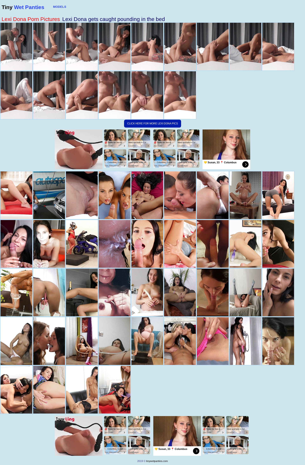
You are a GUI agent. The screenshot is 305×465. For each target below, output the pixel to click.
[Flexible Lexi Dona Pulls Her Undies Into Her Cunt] (245, 244)
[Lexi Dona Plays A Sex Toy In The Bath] (245, 341)
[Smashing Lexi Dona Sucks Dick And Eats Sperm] (212, 195)
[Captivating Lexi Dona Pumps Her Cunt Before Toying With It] (180, 244)
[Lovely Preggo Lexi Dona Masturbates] (81, 244)
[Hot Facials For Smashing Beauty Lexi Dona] (278, 341)
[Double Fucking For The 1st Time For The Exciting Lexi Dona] (16, 195)
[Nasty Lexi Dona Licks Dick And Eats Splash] (16, 244)
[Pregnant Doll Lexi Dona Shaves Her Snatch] (114, 244)
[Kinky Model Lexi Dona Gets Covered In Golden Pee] (147, 195)
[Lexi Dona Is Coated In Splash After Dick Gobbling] (212, 244)
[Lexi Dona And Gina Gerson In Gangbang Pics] (180, 341)
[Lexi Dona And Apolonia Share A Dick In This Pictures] (180, 195)
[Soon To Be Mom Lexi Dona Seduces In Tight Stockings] (81, 341)
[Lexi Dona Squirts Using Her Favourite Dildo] (245, 292)
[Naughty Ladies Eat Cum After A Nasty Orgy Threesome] (114, 195)
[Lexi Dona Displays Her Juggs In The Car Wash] (49, 195)
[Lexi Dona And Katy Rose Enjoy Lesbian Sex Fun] (81, 195)
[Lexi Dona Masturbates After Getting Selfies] (278, 195)
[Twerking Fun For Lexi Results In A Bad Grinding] (147, 244)
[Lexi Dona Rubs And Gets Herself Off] (81, 292)
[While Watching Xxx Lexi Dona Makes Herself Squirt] (212, 341)
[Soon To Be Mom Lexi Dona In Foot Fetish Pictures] (147, 341)
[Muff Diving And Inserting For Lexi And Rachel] (16, 389)
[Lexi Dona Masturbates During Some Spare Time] (49, 389)
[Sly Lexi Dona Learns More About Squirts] (180, 292)
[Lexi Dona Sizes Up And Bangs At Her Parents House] (278, 244)
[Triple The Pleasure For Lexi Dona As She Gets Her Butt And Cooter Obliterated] (114, 389)
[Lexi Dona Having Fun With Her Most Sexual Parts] (278, 292)
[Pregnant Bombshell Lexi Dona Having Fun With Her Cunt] (114, 292)
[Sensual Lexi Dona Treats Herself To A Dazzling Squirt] (16, 341)
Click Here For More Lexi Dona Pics (152, 123)
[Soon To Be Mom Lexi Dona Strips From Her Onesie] (147, 292)
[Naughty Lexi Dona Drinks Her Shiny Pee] (16, 292)
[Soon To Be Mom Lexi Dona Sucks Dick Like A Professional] (49, 244)
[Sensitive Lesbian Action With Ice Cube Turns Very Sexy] (49, 341)
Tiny (23, 7)
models (59, 6)
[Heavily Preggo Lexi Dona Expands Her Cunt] (114, 341)
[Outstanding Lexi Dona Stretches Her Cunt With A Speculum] (49, 292)
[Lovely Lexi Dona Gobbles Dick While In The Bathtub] (212, 292)
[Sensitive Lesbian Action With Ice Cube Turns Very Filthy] (81, 389)
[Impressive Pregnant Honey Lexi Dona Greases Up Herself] (245, 195)
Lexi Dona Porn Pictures (31, 19)
